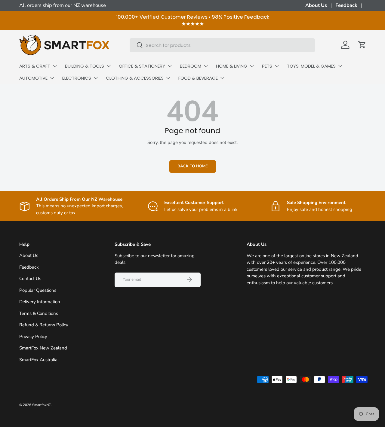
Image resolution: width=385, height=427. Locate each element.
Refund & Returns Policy (43, 325)
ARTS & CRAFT (34, 66)
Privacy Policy (33, 337)
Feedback (346, 5)
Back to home (192, 166)
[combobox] (222, 45)
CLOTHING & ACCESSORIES (135, 78)
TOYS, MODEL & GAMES (311, 66)
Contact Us (30, 279)
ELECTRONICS (76, 78)
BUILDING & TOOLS (84, 66)
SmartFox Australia (38, 360)
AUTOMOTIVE (33, 78)
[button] (362, 44)
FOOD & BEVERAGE (198, 78)
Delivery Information (39, 302)
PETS (267, 66)
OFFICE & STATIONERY (142, 66)
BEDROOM (190, 66)
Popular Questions (37, 290)
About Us (316, 5)
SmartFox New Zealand (43, 348)
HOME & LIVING (231, 66)
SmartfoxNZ (41, 405)
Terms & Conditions (38, 313)
